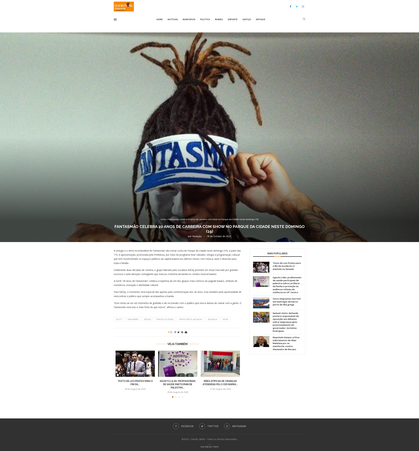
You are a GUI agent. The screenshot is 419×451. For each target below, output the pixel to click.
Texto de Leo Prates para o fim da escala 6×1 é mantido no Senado (287, 266)
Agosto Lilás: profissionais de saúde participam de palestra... (178, 384)
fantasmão (133, 319)
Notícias (173, 19)
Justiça (246, 19)
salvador (212, 319)
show (225, 319)
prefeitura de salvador (190, 319)
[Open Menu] (115, 19)
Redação (197, 236)
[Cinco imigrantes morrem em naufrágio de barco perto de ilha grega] (261, 302)
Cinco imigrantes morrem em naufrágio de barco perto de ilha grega (287, 302)
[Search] (304, 19)
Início (163, 219)
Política (205, 19)
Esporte (232, 19)
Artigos (260, 19)
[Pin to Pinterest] (182, 332)
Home (159, 19)
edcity (119, 319)
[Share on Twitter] (178, 332)
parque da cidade (164, 319)
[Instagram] (303, 6)
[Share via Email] (186, 332)
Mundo (219, 19)
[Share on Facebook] (175, 332)
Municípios (189, 19)
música (147, 319)
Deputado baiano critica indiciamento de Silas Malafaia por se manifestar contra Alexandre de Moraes (286, 343)
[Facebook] (290, 6)
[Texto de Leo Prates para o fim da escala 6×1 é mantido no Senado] (135, 364)
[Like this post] (171, 332)
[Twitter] (296, 6)
